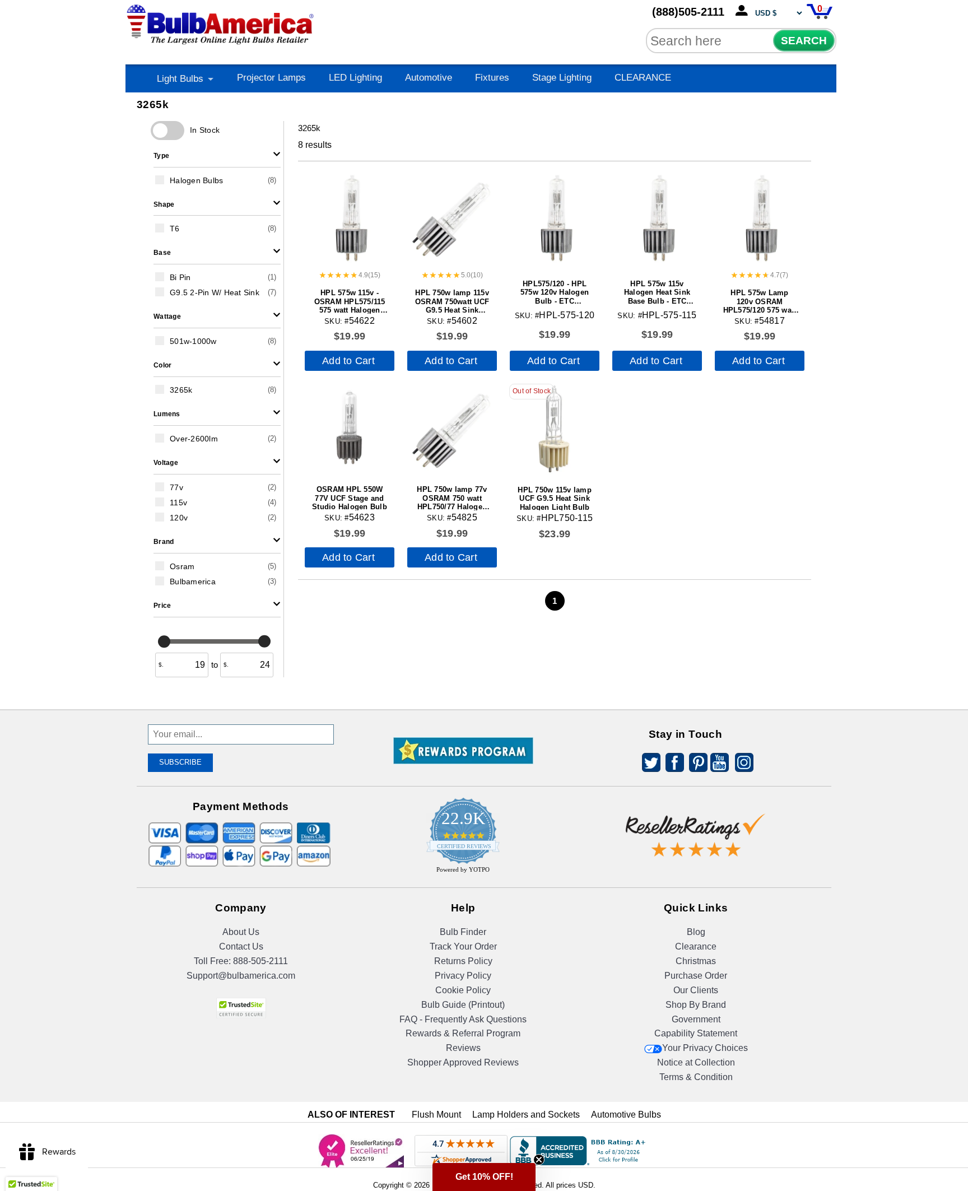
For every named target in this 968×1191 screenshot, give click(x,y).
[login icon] (744, 11)
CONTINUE (484, 685)
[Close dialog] (600, 471)
